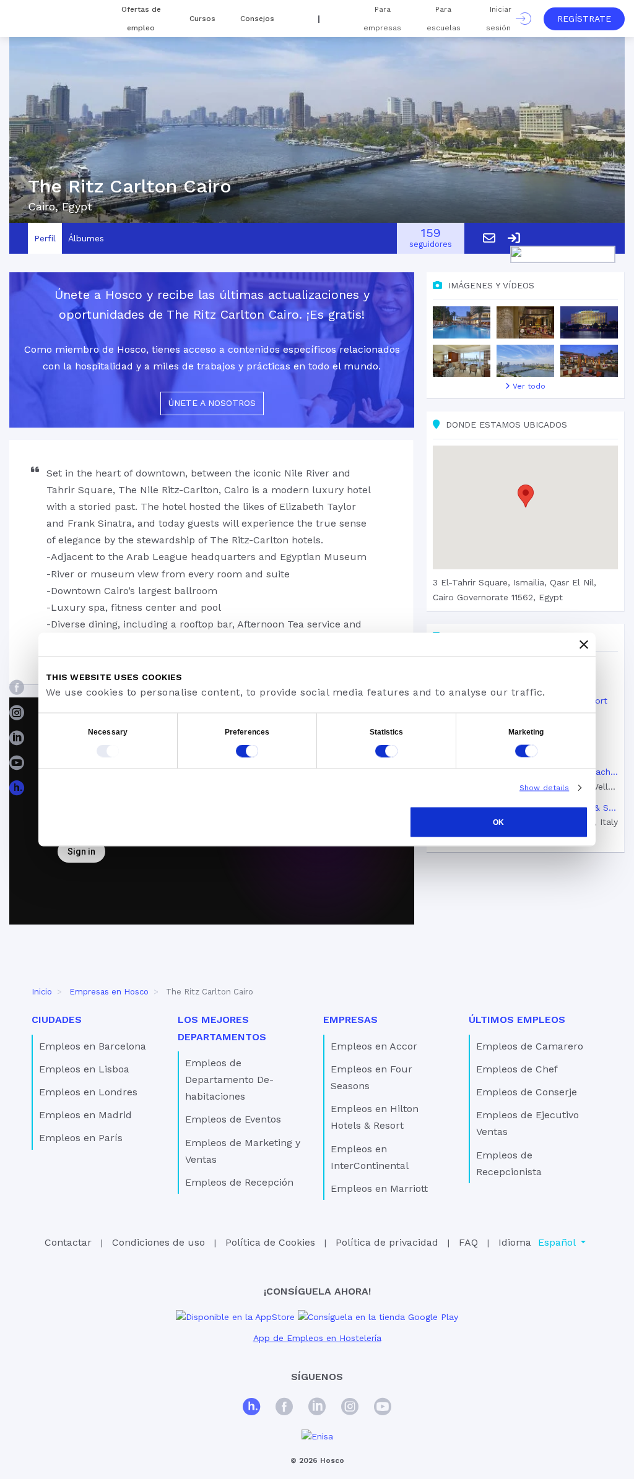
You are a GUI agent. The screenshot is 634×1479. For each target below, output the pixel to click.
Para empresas (382, 18)
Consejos (257, 18)
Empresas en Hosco (109, 991)
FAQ (468, 1242)
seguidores (430, 238)
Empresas (350, 1019)
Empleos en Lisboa (84, 1069)
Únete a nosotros (212, 403)
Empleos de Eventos (233, 1119)
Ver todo (527, 386)
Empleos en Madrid (85, 1115)
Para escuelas (444, 18)
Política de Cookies (270, 1242)
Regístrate (584, 19)
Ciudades (57, 1019)
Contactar (68, 1242)
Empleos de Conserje (526, 1092)
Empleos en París (81, 1138)
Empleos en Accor (374, 1046)
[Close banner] (584, 644)
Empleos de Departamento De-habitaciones (229, 1079)
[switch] (247, 751)
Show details (544, 787)
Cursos (202, 18)
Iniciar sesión (501, 18)
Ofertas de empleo (141, 18)
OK (498, 822)
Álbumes (86, 238)
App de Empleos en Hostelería (317, 1338)
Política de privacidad (387, 1242)
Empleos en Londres (88, 1092)
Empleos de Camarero (529, 1046)
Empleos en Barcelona (92, 1046)
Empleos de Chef (517, 1069)
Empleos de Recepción (239, 1182)
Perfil (45, 238)
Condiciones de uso (158, 1242)
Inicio (42, 991)
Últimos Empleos (517, 1019)
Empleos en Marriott (379, 1188)
